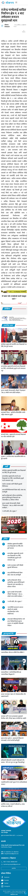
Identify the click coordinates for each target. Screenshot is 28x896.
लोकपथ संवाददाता (7, 26)
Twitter (6, 883)
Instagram (7, 886)
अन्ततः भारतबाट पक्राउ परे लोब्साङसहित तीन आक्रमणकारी (13, 695)
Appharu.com (14, 894)
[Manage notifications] (24, 892)
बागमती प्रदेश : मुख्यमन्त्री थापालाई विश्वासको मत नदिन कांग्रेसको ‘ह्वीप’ (13, 435)
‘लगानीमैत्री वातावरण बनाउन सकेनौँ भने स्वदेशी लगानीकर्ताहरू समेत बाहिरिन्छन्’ (15, 610)
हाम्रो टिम (14, 868)
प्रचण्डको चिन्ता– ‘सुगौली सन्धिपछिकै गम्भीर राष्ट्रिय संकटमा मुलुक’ (13, 413)
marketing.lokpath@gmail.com (11, 864)
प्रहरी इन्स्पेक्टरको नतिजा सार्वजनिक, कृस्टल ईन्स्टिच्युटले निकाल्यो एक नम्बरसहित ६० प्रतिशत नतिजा (12, 497)
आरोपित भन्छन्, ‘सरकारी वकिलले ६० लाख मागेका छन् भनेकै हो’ (13, 805)
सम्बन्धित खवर (8, 325)
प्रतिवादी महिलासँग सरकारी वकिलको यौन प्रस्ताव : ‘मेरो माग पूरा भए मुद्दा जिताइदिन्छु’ (13, 761)
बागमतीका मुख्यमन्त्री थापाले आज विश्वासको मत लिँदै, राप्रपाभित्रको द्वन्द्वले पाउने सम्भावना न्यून (13, 368)
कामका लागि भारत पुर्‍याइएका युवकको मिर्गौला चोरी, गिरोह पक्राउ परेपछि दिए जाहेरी (13, 717)
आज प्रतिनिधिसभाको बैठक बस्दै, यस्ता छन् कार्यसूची (14, 490)
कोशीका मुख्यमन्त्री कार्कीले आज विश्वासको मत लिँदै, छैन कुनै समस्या (14, 345)
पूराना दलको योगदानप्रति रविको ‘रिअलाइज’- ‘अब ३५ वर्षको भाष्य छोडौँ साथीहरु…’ (13, 391)
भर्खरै (6, 467)
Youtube (6, 880)
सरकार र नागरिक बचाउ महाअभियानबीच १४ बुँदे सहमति (13, 457)
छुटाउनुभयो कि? (8, 633)
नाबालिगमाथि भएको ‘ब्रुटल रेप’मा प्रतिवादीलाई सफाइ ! (14, 783)
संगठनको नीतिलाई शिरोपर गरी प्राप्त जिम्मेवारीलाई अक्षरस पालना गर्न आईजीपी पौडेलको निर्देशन (16, 622)
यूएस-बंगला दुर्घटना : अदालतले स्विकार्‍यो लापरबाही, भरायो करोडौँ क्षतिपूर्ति (12, 739)
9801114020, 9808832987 (10, 862)
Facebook (6, 877)
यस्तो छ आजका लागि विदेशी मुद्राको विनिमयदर (12, 485)
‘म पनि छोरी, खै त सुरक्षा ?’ (9, 511)
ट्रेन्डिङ (5, 539)
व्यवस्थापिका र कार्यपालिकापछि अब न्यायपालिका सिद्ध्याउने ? (11, 673)
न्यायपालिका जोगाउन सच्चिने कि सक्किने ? (12, 652)
